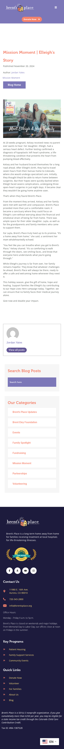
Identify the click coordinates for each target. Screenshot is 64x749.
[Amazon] (17, 570)
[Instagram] (33, 570)
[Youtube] (25, 570)
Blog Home (14, 84)
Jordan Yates (18, 72)
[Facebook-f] (9, 570)
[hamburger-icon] (55, 8)
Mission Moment (11, 77)
